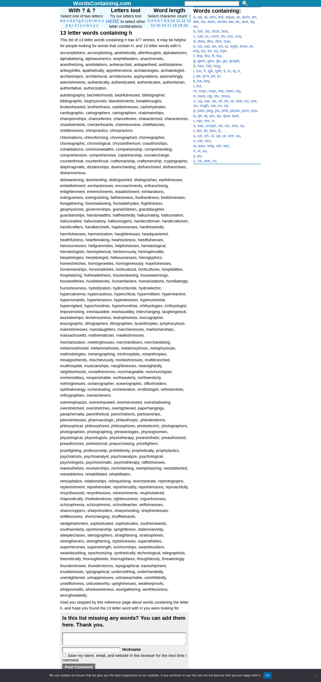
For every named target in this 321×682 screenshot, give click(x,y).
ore (254, 101)
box (225, 31)
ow (213, 105)
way (210, 146)
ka (199, 81)
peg (209, 110)
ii (224, 71)
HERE (112, 21)
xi (198, 151)
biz (207, 31)
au (203, 21)
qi (205, 116)
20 (185, 25)
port (245, 110)
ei (226, 46)
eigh (234, 46)
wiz (226, 146)
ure (231, 136)
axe (245, 21)
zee (207, 161)
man (202, 91)
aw (230, 21)
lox (198, 86)
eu (203, 51)
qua (226, 116)
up (218, 136)
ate (196, 21)
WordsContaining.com (102, 3)
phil (225, 110)
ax (237, 21)
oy (226, 105)
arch (246, 17)
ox (220, 105)
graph (234, 61)
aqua (230, 17)
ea (200, 46)
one (239, 101)
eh (220, 46)
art (254, 17)
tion (213, 131)
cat (200, 36)
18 (175, 25)
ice (198, 71)
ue (200, 136)
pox (254, 110)
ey (216, 51)
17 (169, 25)
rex (207, 121)
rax (199, 121)
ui (212, 136)
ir (239, 71)
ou (195, 105)
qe (200, 116)
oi (231, 101)
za (199, 161)
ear (207, 46)
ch (223, 36)
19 (180, 25)
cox (230, 36)
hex (201, 66)
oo (246, 101)
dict (218, 41)
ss (242, 126)
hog (217, 66)
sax (200, 126)
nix (216, 96)
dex (210, 41)
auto (211, 21)
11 (178, 21)
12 (183, 21)
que (235, 116)
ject (206, 76)
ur (224, 136)
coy (238, 36)
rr (213, 121)
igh (210, 71)
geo (210, 61)
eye (223, 51)
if (204, 71)
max (212, 91)
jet (213, 76)
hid (208, 66)
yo (199, 156)
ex (210, 51)
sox (235, 126)
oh (226, 101)
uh (206, 136)
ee (214, 46)
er (251, 46)
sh (220, 126)
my (238, 91)
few (199, 56)
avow (221, 21)
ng (209, 96)
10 (173, 21)
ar (238, 17)
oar (207, 101)
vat (199, 141)
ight (218, 71)
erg (196, 51)
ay (252, 21)
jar (198, 76)
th (205, 131)
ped (201, 110)
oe (214, 101)
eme (243, 46)
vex (208, 141)
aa (200, 17)
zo (214, 161)
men (229, 91)
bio (200, 31)
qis (211, 116)
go (225, 61)
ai (205, 17)
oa (200, 101)
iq (234, 71)
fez (207, 56)
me (221, 91)
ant (220, 17)
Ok (267, 675)
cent (214, 36)
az (195, 26)
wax (201, 146)
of (220, 101)
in (229, 71)
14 (153, 25)
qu (219, 116)
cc (207, 36)
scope (211, 126)
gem (201, 61)
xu (204, 151)
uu (238, 136)
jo (218, 76)
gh (218, 61)
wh (218, 146)
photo (235, 110)
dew (201, 41)
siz (227, 126)
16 (164, 25)
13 (189, 21)
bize (215, 31)
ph (217, 110)
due (227, 41)
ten (199, 131)
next (201, 96)
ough (204, 105)
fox (219, 56)
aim (212, 17)
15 (158, 25)
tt (219, 131)
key (207, 81)
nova (225, 96)
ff (213, 56)
